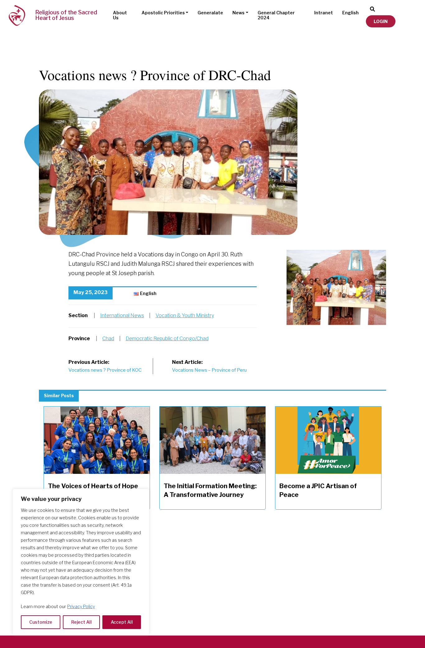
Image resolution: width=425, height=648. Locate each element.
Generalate (210, 12)
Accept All (122, 622)
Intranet (323, 12)
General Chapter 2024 (276, 15)
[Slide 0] (336, 253)
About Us (120, 15)
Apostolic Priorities (163, 12)
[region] (80, 562)
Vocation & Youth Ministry (185, 315)
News (238, 12)
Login (381, 21)
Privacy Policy (81, 606)
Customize (40, 622)
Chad (108, 338)
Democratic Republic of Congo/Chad (167, 338)
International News (122, 315)
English (350, 12)
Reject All (81, 622)
